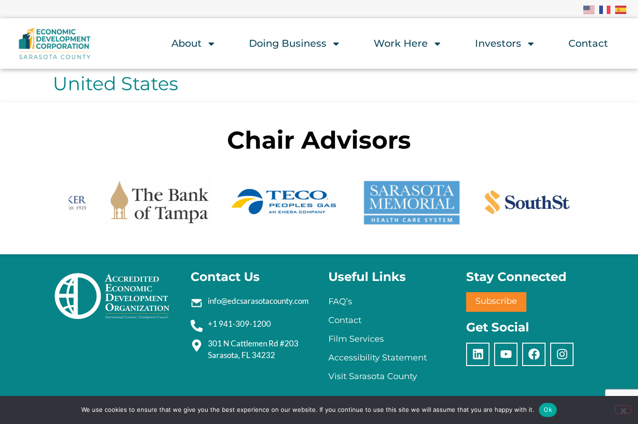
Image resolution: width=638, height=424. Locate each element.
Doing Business (287, 43)
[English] (589, 9)
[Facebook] (534, 354)
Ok (548, 409)
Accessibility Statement (377, 357)
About (186, 43)
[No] (623, 409)
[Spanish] (621, 9)
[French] (605, 9)
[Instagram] (562, 354)
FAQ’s (340, 301)
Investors (498, 43)
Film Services (356, 339)
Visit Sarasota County (372, 376)
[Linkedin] (477, 354)
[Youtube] (505, 354)
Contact (588, 43)
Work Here (401, 43)
